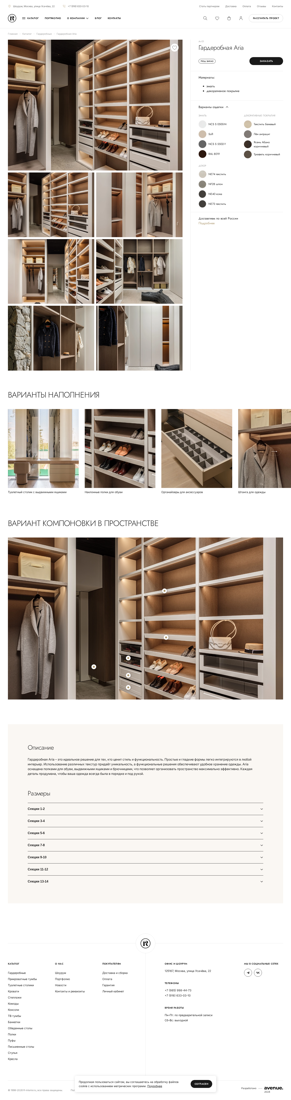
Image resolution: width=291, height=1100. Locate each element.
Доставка (231, 6)
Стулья (12, 1052)
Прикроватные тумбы (22, 979)
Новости (60, 985)
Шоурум (60, 972)
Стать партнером (209, 6)
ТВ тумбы (14, 1016)
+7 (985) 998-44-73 (178, 990)
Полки (12, 1034)
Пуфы (11, 1040)
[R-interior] (12, 18)
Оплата (246, 6)
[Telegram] (248, 973)
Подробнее (207, 223)
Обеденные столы (20, 1028)
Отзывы (261, 6)
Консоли (13, 1009)
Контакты (277, 6)
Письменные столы (21, 1046)
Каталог (33, 18)
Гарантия (108, 985)
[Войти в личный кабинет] (241, 18)
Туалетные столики (21, 985)
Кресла (13, 1059)
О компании (76, 18)
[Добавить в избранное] (175, 48)
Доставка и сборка (115, 972)
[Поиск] (205, 18)
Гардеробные (17, 972)
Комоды (13, 1003)
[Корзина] (229, 18)
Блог (98, 18)
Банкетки (14, 1022)
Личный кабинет (113, 991)
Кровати (13, 991)
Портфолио (53, 18)
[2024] (273, 1088)
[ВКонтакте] (258, 973)
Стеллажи (14, 997)
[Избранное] (217, 18)
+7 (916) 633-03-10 (78, 6)
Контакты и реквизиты (70, 991)
